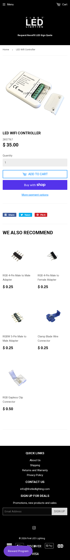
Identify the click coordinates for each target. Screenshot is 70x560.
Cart (64, 4)
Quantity (7, 155)
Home (6, 49)
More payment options (35, 194)
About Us (35, 460)
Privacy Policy (35, 475)
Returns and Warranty (35, 470)
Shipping (35, 465)
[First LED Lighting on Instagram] (34, 528)
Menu (10, 4)
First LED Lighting (36, 538)
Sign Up (59, 511)
